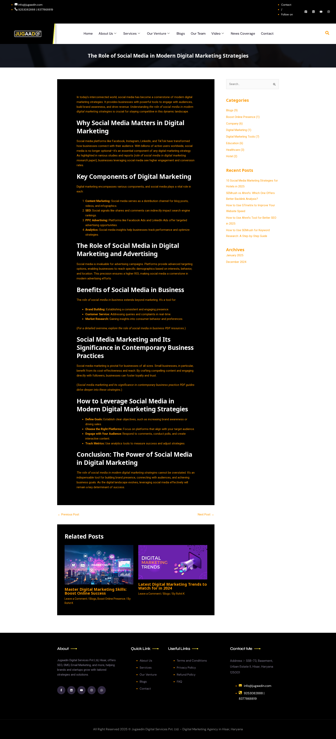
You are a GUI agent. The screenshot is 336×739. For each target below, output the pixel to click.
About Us (106, 33)
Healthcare (233, 150)
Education (232, 143)
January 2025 (234, 255)
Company (232, 123)
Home (88, 33)
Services (130, 33)
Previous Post (68, 514)
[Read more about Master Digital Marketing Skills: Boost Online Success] (99, 564)
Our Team (198, 33)
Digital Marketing (236, 130)
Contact (267, 33)
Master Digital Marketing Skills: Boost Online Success (96, 591)
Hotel (229, 156)
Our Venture (156, 33)
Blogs (181, 33)
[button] (327, 33)
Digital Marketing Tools (240, 136)
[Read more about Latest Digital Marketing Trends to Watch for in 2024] (172, 562)
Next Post (206, 514)
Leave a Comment (76, 598)
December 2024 (236, 262)
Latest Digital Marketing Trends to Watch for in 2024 (172, 586)
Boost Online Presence (111, 598)
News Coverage (243, 33)
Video (215, 33)
